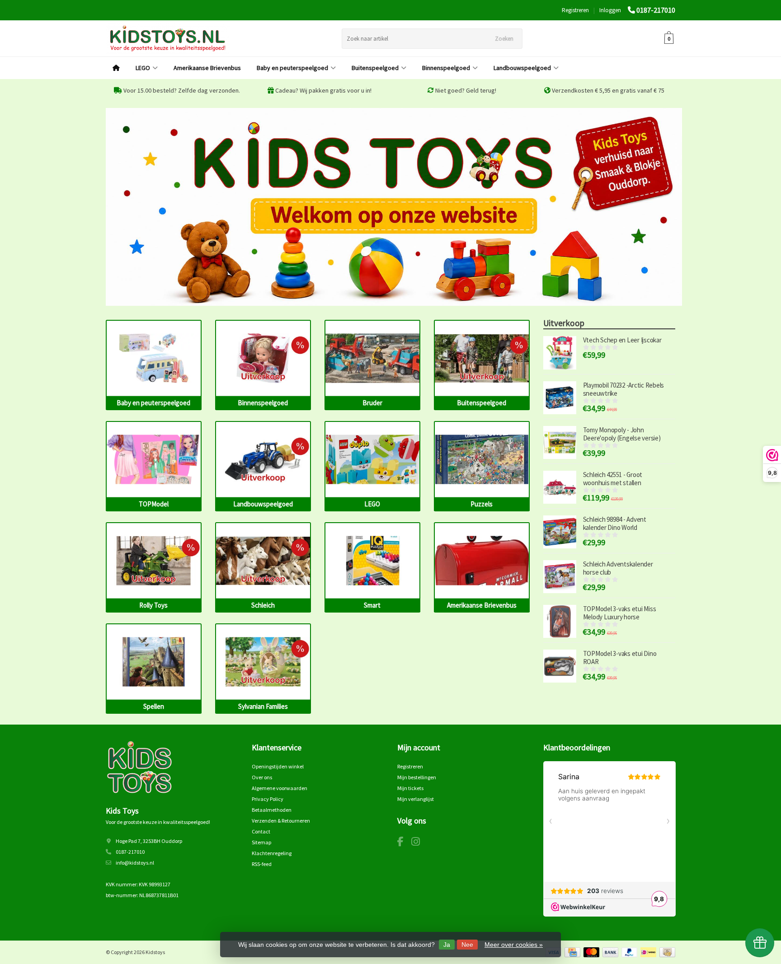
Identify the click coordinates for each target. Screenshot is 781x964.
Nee (467, 944)
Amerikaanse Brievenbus (207, 68)
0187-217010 (655, 9)
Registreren (575, 10)
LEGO (143, 68)
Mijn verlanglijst (415, 799)
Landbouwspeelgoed (522, 68)
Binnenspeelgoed (446, 68)
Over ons (262, 777)
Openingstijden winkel (278, 766)
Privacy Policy (267, 799)
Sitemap (261, 842)
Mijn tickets (410, 788)
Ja (446, 944)
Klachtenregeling (272, 853)
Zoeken (504, 38)
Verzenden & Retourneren (281, 820)
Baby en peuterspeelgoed (292, 68)
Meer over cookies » (514, 944)
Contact (261, 831)
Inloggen (610, 10)
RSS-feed (262, 864)
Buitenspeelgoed (375, 68)
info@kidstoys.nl (135, 862)
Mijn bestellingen (416, 777)
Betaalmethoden (272, 809)
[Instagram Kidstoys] (419, 843)
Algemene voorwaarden (279, 788)
